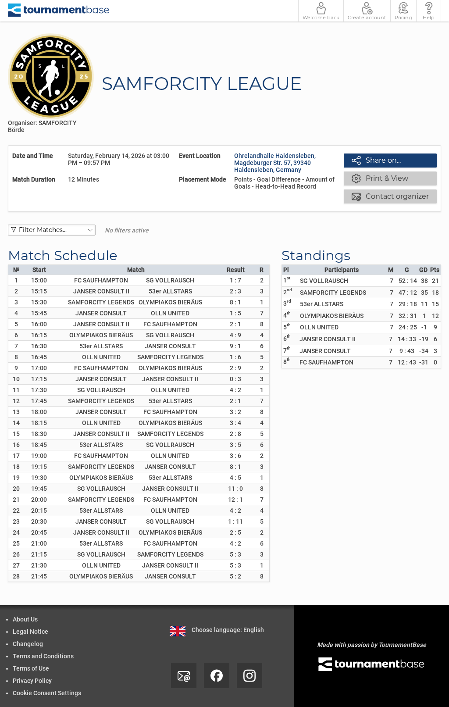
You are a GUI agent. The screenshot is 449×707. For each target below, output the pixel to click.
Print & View (380, 178)
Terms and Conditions (43, 656)
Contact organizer (390, 196)
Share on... (376, 160)
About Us (25, 619)
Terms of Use (31, 668)
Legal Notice (30, 631)
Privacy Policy (32, 680)
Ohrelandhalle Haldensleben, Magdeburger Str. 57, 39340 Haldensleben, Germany (275, 162)
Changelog (28, 643)
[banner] (59, 10)
